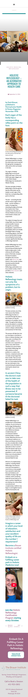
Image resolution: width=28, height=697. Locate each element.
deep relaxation (15, 270)
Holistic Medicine (14, 67)
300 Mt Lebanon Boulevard (14, 689)
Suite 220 (14, 691)
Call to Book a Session (14, 681)
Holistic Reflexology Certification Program (12, 614)
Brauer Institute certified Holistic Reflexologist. (13, 549)
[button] (14, 4)
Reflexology (14, 68)
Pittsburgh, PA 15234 (14, 693)
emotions (17, 341)
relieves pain (15, 259)
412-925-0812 (14, 684)
